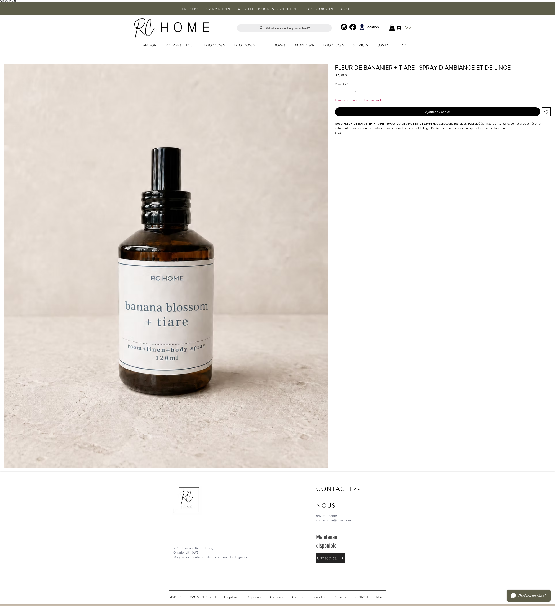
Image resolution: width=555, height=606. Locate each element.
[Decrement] (338, 92)
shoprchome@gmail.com (333, 520)
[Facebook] (352, 27)
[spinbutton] (356, 92)
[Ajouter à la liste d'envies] (546, 111)
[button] (392, 27)
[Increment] (373, 92)
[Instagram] (344, 27)
